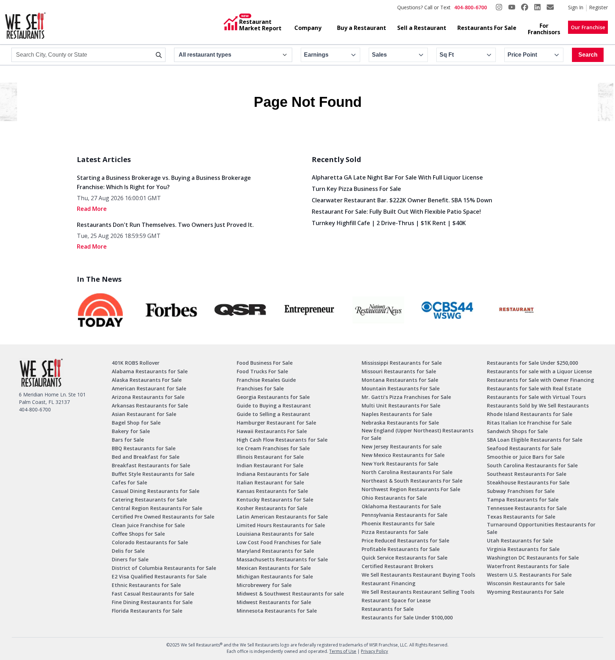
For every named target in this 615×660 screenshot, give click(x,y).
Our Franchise (588, 27)
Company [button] (307, 28)
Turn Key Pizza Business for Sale (356, 189)
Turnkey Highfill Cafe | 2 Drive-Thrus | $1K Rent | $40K (389, 223)
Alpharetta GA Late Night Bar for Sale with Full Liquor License (397, 177)
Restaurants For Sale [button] (486, 28)
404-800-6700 (470, 7)
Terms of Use (342, 651)
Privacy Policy (374, 651)
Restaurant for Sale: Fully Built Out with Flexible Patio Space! (396, 211)
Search (588, 55)
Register (598, 7)
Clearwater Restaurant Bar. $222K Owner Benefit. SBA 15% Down (402, 200)
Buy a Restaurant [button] (361, 28)
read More (92, 209)
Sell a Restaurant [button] (421, 28)
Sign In (575, 7)
